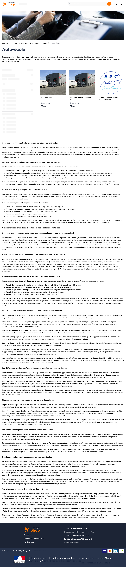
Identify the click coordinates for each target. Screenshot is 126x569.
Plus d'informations (111, 104)
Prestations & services (20, 43)
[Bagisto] (8, 4)
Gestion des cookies (71, 543)
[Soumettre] (109, 4)
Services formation (39, 43)
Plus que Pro (26, 551)
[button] (116, 3)
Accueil (5, 43)
